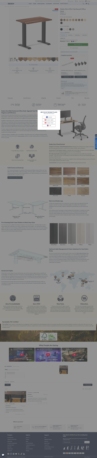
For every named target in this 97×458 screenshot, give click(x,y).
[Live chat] (3, 455)
